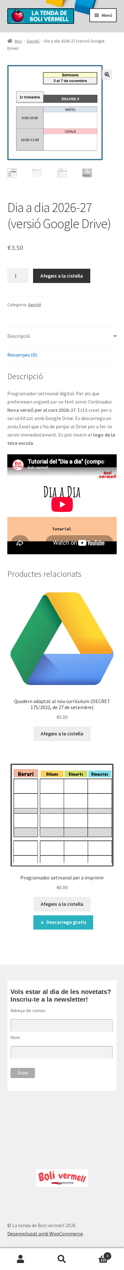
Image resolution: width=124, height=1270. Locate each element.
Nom (15, 1037)
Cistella (95, 1253)
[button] (107, 74)
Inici (18, 41)
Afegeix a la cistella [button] (62, 733)
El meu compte (20, 1259)
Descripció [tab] (18, 336)
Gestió (33, 41)
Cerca (62, 1259)
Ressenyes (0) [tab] (22, 355)
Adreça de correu (27, 1010)
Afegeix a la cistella (61, 276)
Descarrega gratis (66, 922)
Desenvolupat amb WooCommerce (45, 1233)
